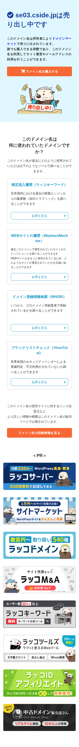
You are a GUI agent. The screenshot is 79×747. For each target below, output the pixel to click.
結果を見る (39, 216)
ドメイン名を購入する (42, 71)
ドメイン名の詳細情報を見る (39, 433)
